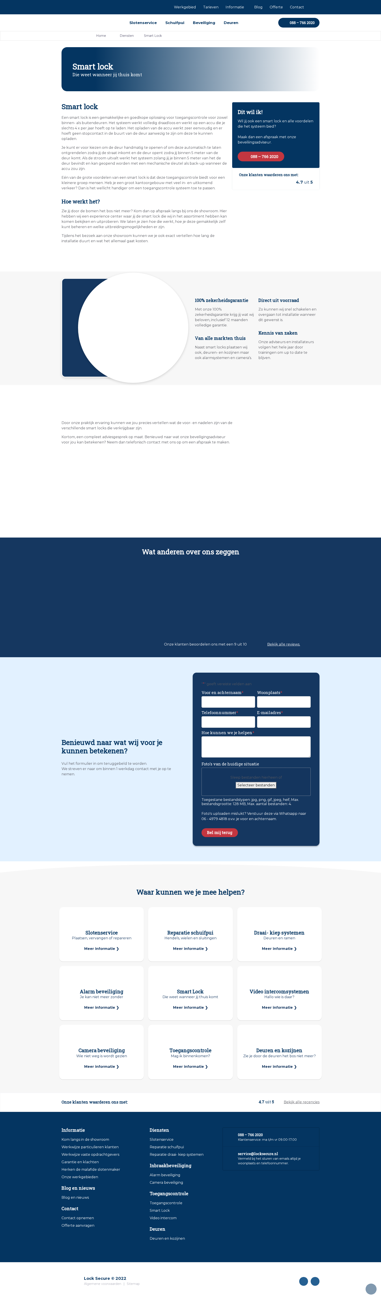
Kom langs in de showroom (85, 1139)
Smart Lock (160, 1210)
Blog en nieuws (75, 1197)
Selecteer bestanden (256, 785)
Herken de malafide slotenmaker (91, 1169)
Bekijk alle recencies (301, 1102)
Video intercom (163, 1218)
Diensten (127, 36)
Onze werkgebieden (80, 1177)
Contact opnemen (78, 1218)
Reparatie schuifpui (167, 1147)
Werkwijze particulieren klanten (90, 1147)
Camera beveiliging (166, 1182)
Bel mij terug (219, 832)
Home (101, 36)
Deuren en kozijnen (167, 1238)
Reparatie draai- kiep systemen (177, 1154)
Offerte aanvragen (78, 1225)
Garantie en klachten (80, 1162)
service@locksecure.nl (258, 1153)
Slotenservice (162, 1139)
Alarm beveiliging (165, 1175)
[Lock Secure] (73, 1279)
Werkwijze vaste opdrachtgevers (90, 1154)
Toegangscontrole (166, 1203)
